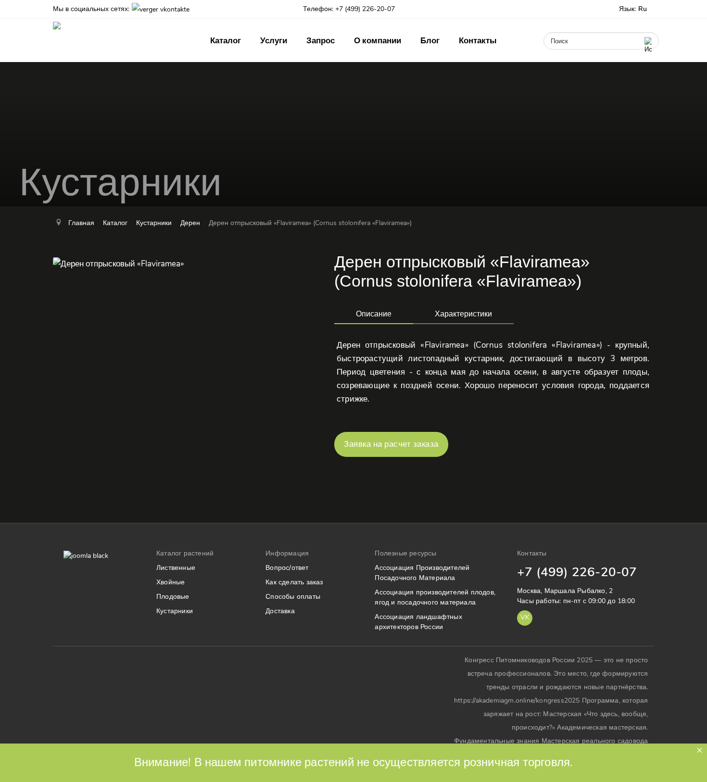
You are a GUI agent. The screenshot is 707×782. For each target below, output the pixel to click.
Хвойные (170, 582)
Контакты (478, 40)
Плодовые (172, 596)
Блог (430, 40)
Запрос (320, 40)
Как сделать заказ (294, 582)
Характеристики (463, 314)
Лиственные (175, 567)
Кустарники (174, 611)
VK (525, 617)
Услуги (273, 40)
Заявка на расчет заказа (391, 444)
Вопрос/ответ (286, 567)
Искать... (554, 28)
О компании (377, 40)
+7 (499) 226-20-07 (577, 572)
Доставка (280, 611)
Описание (373, 314)
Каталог (225, 40)
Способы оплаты (292, 596)
